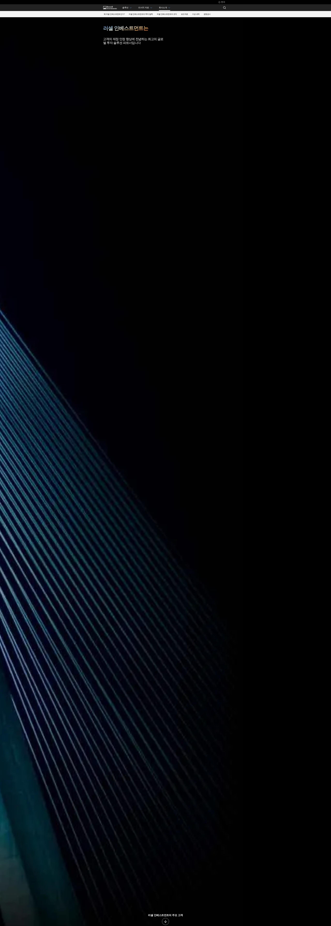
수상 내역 (196, 14)
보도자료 (184, 14)
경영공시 (207, 14)
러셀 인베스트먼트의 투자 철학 (141, 14)
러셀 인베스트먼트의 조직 (167, 14)
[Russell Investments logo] (110, 7)
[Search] (224, 7)
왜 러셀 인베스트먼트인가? (114, 14)
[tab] (221, 2)
